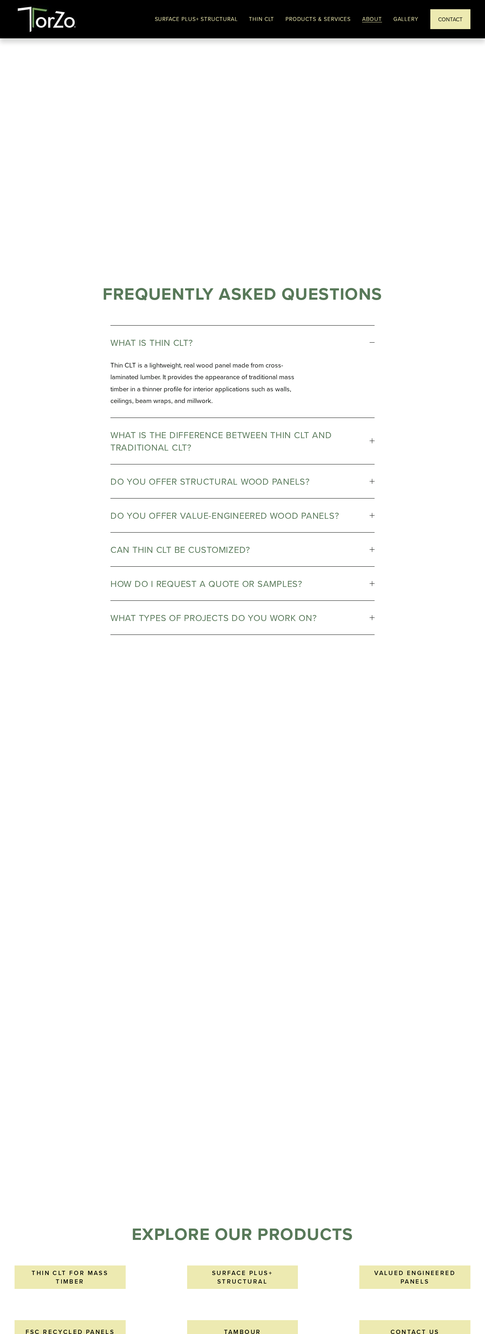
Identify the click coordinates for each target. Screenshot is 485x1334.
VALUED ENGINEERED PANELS (415, 1277)
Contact (450, 19)
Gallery (406, 19)
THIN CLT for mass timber (70, 1277)
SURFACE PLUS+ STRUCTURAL (242, 1277)
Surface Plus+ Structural (196, 19)
